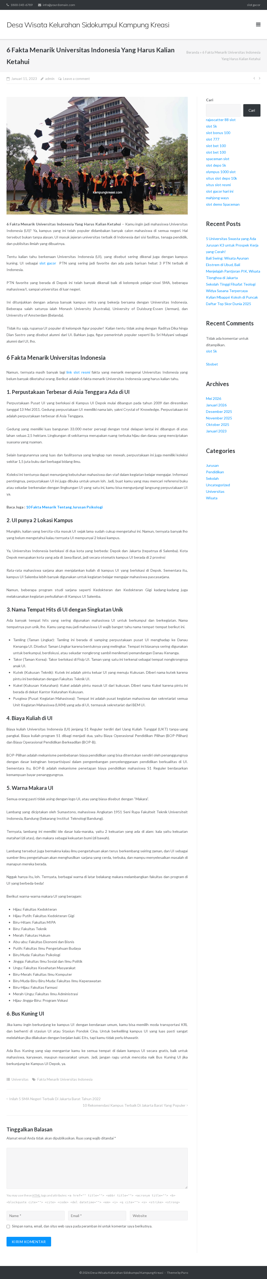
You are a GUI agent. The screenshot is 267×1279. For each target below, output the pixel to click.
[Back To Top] (254, 1266)
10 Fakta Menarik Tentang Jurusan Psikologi (64, 507)
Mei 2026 (213, 398)
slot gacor (253, 5)
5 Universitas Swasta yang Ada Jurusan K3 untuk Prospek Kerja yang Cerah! (232, 245)
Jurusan (212, 465)
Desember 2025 (219, 411)
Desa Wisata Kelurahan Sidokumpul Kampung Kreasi (126, 1273)
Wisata (211, 498)
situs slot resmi (218, 184)
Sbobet (212, 364)
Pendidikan (215, 472)
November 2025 (219, 418)
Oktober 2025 (217, 424)
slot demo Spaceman (223, 204)
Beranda (192, 52)
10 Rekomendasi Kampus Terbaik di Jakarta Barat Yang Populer (134, 1105)
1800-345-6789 (21, 5)
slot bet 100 (216, 145)
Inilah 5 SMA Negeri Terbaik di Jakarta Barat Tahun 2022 (55, 1099)
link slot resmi (78, 372)
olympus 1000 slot (221, 171)
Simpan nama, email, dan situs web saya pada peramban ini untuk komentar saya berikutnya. (82, 1226)
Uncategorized (218, 485)
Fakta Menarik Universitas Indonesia (65, 1079)
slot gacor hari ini (219, 191)
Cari (209, 100)
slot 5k (211, 126)
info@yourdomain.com (59, 5)
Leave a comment (76, 79)
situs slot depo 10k (221, 178)
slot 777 (212, 139)
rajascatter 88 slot (221, 119)
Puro (184, 1273)
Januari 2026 (216, 405)
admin (49, 79)
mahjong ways (217, 198)
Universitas (19, 1079)
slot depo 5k (216, 165)
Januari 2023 (216, 431)
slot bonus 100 (218, 132)
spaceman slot (217, 158)
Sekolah (212, 478)
